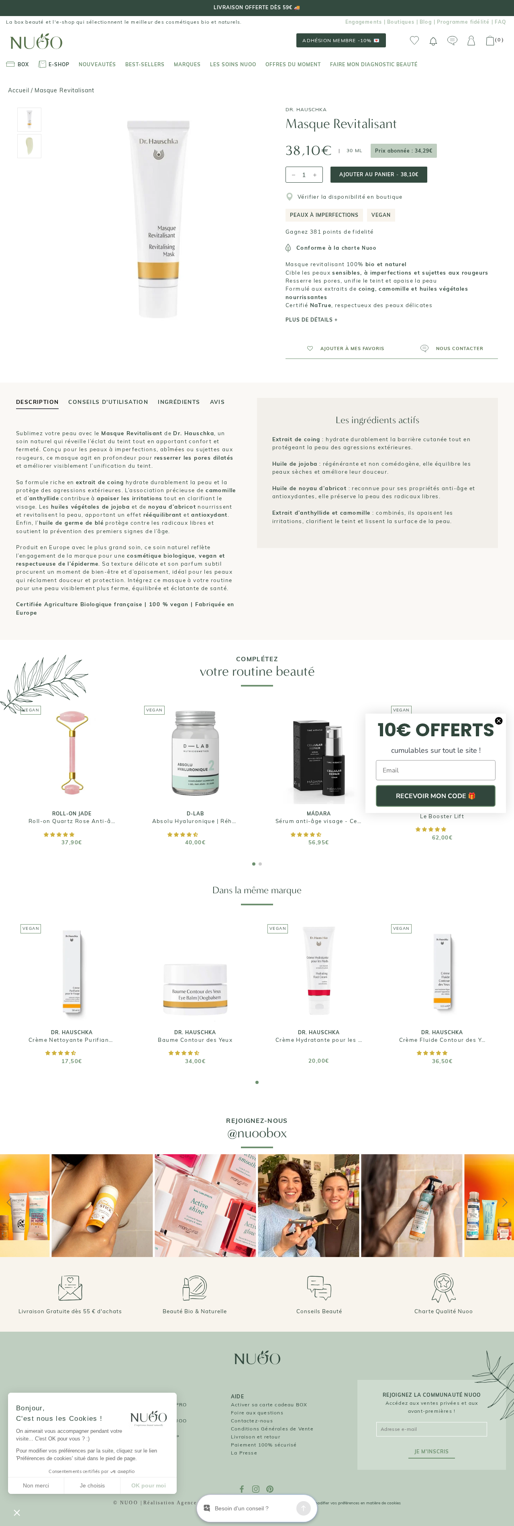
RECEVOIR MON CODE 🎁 (436, 795)
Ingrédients (179, 402)
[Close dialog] (499, 721)
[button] (342, 348)
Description (37, 402)
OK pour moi (148, 1485)
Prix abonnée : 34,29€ (403, 151)
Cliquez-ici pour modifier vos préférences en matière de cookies (342, 1503)
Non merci (36, 1485)
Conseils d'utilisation (108, 402)
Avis (217, 402)
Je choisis (92, 1485)
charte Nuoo (359, 248)
